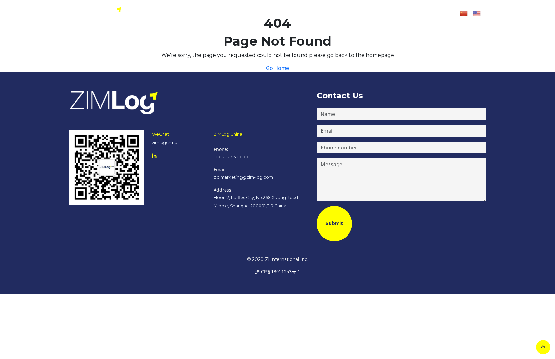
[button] (378, 13)
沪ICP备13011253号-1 (277, 271)
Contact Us (331, 13)
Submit (334, 223)
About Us (241, 13)
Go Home (277, 68)
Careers (300, 13)
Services (271, 13)
